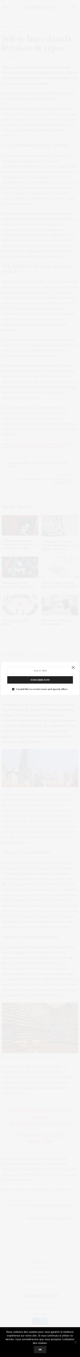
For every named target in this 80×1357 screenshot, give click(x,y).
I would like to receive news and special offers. (42, 689)
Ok (40, 1349)
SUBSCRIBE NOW (40, 679)
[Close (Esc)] (73, 667)
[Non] (75, 1342)
